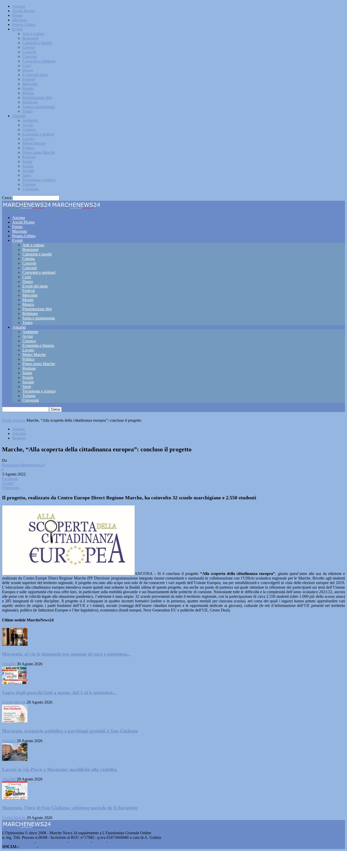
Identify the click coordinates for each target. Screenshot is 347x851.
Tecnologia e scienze (39, 180)
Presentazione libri (37, 97)
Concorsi (29, 56)
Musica (28, 93)
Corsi (26, 65)
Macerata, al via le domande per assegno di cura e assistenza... (66, 654)
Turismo (29, 184)
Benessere (30, 38)
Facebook (28, 846)
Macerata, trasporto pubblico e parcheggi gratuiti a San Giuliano (70, 731)
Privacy (99, 842)
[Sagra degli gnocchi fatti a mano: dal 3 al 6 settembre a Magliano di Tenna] (14, 682)
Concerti (29, 52)
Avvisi (27, 125)
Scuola (27, 166)
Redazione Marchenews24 (23, 465)
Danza (27, 70)
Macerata (19, 20)
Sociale (28, 170)
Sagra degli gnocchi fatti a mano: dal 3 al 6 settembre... (59, 692)
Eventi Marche (14, 702)
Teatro (27, 111)
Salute (27, 161)
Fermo (17, 15)
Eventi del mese (35, 75)
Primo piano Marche (38, 152)
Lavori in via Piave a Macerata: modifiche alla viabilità (59, 769)
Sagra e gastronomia (38, 107)
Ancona (18, 6)
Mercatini (30, 84)
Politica (28, 148)
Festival (28, 79)
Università (30, 189)
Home (7, 420)
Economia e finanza (38, 134)
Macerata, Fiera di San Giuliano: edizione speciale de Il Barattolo (70, 807)
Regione (29, 157)
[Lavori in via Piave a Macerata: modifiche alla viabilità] (14, 759)
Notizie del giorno (51, 842)
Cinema (28, 47)
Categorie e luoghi (37, 43)
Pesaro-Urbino (24, 24)
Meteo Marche (34, 143)
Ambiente (30, 120)
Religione (30, 102)
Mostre (28, 88)
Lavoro (28, 139)
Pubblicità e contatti (18, 842)
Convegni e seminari (38, 61)
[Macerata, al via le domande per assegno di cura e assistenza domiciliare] (14, 644)
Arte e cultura (33, 33)
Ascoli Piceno (23, 11)
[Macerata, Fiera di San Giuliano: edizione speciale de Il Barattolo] (14, 798)
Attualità (19, 116)
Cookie (114, 842)
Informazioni (79, 842)
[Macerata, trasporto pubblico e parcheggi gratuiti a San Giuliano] (14, 721)
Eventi (17, 29)
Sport (26, 175)
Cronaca (29, 129)
